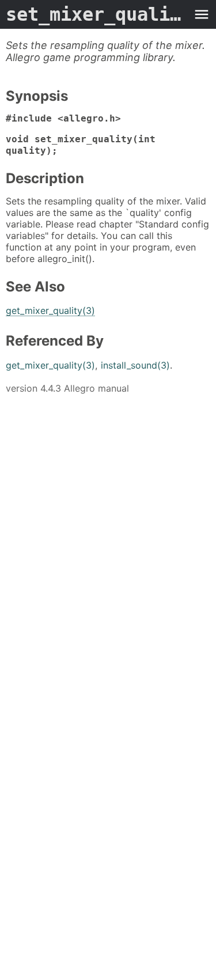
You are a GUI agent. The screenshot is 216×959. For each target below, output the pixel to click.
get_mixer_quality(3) (50, 310)
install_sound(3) (135, 365)
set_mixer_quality (96, 14)
